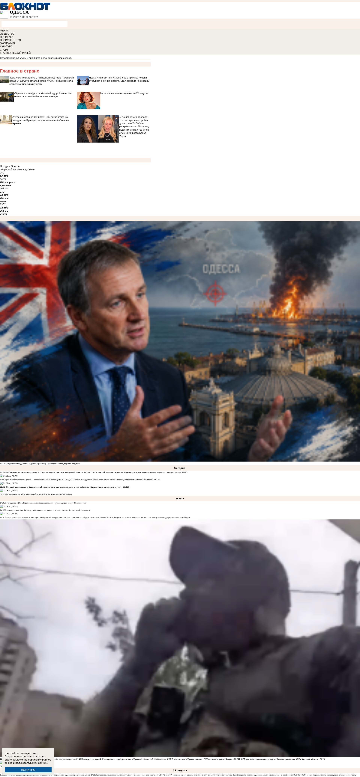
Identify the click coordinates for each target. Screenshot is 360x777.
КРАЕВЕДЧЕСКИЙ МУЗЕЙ (15, 53)
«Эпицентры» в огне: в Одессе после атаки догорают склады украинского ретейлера (151, 517)
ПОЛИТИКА (6, 37)
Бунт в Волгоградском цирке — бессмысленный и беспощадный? (34, 480)
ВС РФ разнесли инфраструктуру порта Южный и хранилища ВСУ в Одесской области (278, 759)
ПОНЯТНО (28, 769)
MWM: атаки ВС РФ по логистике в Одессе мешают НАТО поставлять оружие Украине (195, 759)
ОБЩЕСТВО (7, 33)
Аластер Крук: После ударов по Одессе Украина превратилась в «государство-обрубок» (40, 464)
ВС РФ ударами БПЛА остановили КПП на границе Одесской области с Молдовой (115, 480)
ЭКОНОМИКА (8, 43)
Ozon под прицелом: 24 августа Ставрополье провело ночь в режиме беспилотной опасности (47, 510)
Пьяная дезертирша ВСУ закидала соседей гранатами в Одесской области (115, 759)
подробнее (28, 169)
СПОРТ (4, 49)
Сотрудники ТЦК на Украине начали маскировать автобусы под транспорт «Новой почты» (46, 503)
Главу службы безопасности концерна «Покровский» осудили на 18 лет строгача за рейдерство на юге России (56, 517)
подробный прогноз (11, 169)
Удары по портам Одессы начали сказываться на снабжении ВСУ (267, 775)
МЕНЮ (4, 30)
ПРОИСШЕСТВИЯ (10, 40)
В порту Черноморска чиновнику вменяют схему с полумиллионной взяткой (198, 775)
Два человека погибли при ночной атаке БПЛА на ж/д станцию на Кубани (38, 494)
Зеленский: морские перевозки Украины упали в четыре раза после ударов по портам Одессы (138, 472)
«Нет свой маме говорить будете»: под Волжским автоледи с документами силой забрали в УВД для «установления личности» (63, 487)
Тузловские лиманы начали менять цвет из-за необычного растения (127, 775)
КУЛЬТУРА (6, 46)
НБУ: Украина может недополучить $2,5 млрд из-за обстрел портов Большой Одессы (44, 472)
